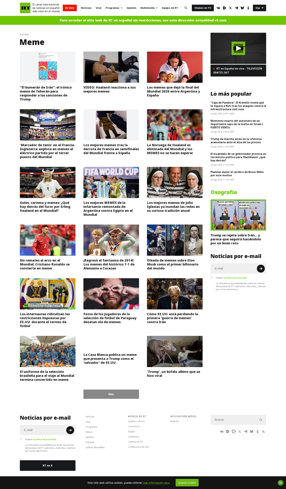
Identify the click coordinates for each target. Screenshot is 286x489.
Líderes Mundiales (95, 447)
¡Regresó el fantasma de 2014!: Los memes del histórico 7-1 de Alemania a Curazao (109, 264)
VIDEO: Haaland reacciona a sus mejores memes (109, 89)
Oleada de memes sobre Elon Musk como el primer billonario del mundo (172, 264)
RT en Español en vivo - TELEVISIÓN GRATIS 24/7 (237, 71)
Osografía (224, 192)
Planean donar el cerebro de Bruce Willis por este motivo (237, 173)
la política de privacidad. (235, 277)
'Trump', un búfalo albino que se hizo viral (173, 373)
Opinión (131, 8)
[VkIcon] (218, 8)
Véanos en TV (202, 8)
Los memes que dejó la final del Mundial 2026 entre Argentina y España (173, 91)
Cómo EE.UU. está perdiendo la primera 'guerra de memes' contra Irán (172, 318)
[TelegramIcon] (236, 8)
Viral (98, 8)
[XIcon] (230, 8)
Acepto (231, 277)
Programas (112, 8)
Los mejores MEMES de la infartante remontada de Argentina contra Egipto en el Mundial (108, 208)
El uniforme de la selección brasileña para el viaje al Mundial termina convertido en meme (47, 375)
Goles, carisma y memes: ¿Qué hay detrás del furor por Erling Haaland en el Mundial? (45, 206)
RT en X (48, 466)
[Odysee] (233, 431)
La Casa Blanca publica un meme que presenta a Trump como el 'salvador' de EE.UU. (110, 358)
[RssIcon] (263, 431)
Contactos (133, 426)
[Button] (186, 8)
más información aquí (156, 483)
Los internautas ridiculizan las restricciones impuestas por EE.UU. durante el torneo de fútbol (45, 320)
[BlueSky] (242, 8)
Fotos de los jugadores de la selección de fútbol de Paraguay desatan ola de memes (110, 318)
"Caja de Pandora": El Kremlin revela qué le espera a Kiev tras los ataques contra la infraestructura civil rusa (238, 106)
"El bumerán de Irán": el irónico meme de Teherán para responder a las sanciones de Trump (46, 93)
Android (174, 421)
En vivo (69, 8)
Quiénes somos (136, 421)
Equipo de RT (170, 8)
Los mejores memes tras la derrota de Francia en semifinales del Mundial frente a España (111, 149)
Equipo (131, 431)
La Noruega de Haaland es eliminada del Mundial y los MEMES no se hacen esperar (170, 149)
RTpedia (90, 442)
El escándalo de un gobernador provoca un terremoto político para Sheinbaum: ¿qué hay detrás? (238, 157)
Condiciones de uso (138, 447)
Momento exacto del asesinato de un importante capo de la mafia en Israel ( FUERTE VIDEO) (237, 124)
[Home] (25, 8)
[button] (238, 48)
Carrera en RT (135, 441)
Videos (89, 432)
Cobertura (133, 436)
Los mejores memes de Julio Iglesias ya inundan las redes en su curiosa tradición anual (173, 206)
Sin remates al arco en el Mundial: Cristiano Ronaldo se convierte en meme (45, 264)
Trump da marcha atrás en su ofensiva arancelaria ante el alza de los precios (236, 140)
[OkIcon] (248, 8)
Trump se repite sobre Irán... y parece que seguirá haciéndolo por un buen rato (236, 239)
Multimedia (148, 8)
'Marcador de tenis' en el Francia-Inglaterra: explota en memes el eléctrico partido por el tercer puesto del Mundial (47, 151)
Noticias (86, 8)
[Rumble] (224, 8)
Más (111, 394)
